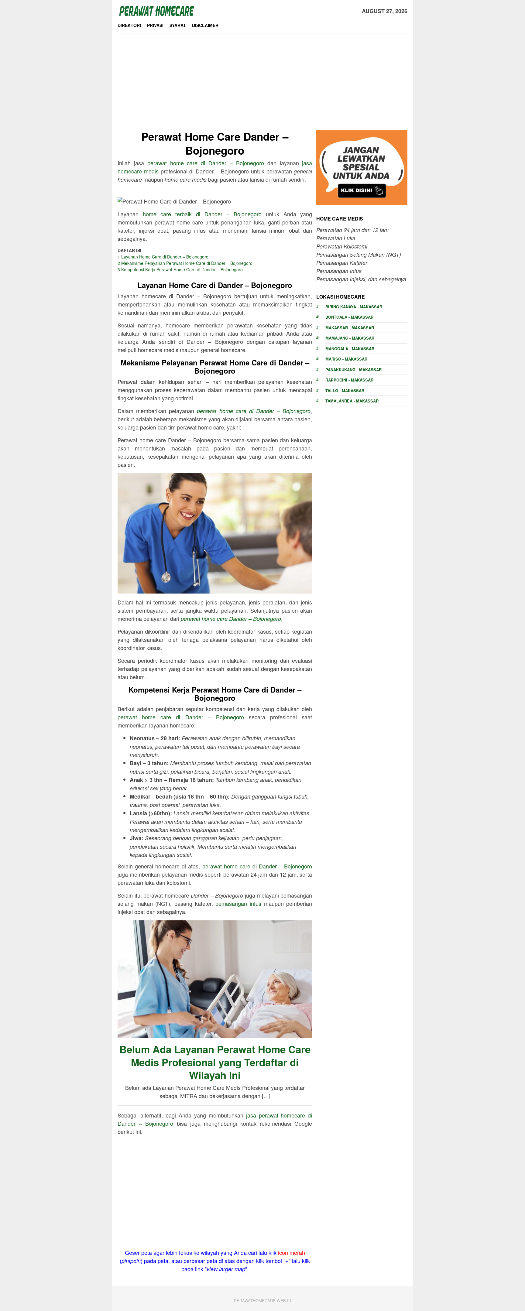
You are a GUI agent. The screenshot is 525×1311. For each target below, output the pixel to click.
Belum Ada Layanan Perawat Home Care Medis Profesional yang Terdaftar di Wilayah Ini (215, 1062)
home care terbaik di (202, 214)
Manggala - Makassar (349, 348)
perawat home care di (205, 163)
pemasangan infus (238, 903)
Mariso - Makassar (346, 359)
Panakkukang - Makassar (353, 369)
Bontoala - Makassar (349, 317)
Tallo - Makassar (344, 390)
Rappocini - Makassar (349, 380)
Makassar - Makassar (349, 327)
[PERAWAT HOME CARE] (156, 10)
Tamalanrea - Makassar (352, 401)
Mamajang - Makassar (349, 338)
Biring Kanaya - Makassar (353, 307)
